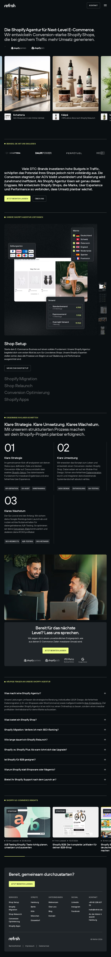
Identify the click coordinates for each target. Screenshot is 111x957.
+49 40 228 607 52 (95, 903)
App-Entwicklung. (93, 703)
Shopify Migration (13, 908)
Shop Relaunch (15, 914)
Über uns (39, 198)
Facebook (75, 911)
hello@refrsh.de (95, 909)
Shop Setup (14, 902)
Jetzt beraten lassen (17, 198)
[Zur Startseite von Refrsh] (9, 5)
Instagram (75, 907)
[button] (55, 693)
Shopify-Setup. (19, 472)
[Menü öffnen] (103, 5)
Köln (33, 911)
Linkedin (75, 902)
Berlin (33, 907)
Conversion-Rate (21, 528)
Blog (50, 911)
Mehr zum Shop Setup (17, 368)
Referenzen (53, 902)
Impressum (29, 946)
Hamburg (35, 902)
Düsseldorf (35, 920)
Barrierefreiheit (15, 946)
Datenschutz (44, 946)
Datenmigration (93, 472)
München (35, 916)
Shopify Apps (14, 926)
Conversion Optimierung (14, 920)
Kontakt (93, 5)
